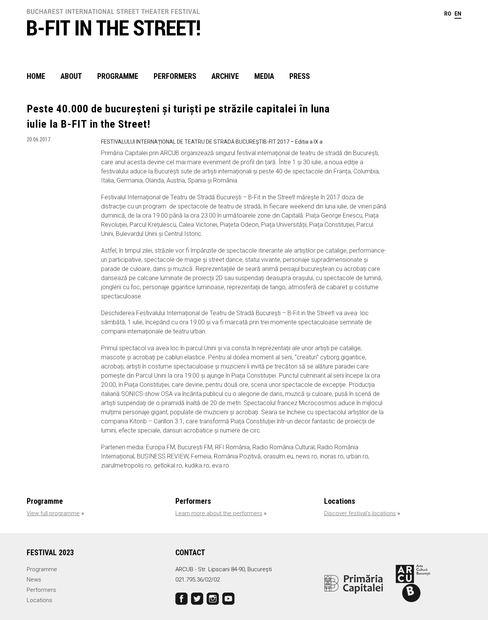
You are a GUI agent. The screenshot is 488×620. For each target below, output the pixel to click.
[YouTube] (228, 598)
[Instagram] (213, 598)
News (34, 579)
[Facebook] (181, 598)
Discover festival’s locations (360, 513)
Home (36, 76)
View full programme (53, 513)
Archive (225, 76)
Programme (117, 76)
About (71, 76)
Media (264, 76)
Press (299, 76)
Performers (175, 76)
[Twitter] (197, 598)
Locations (39, 600)
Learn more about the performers (218, 513)
